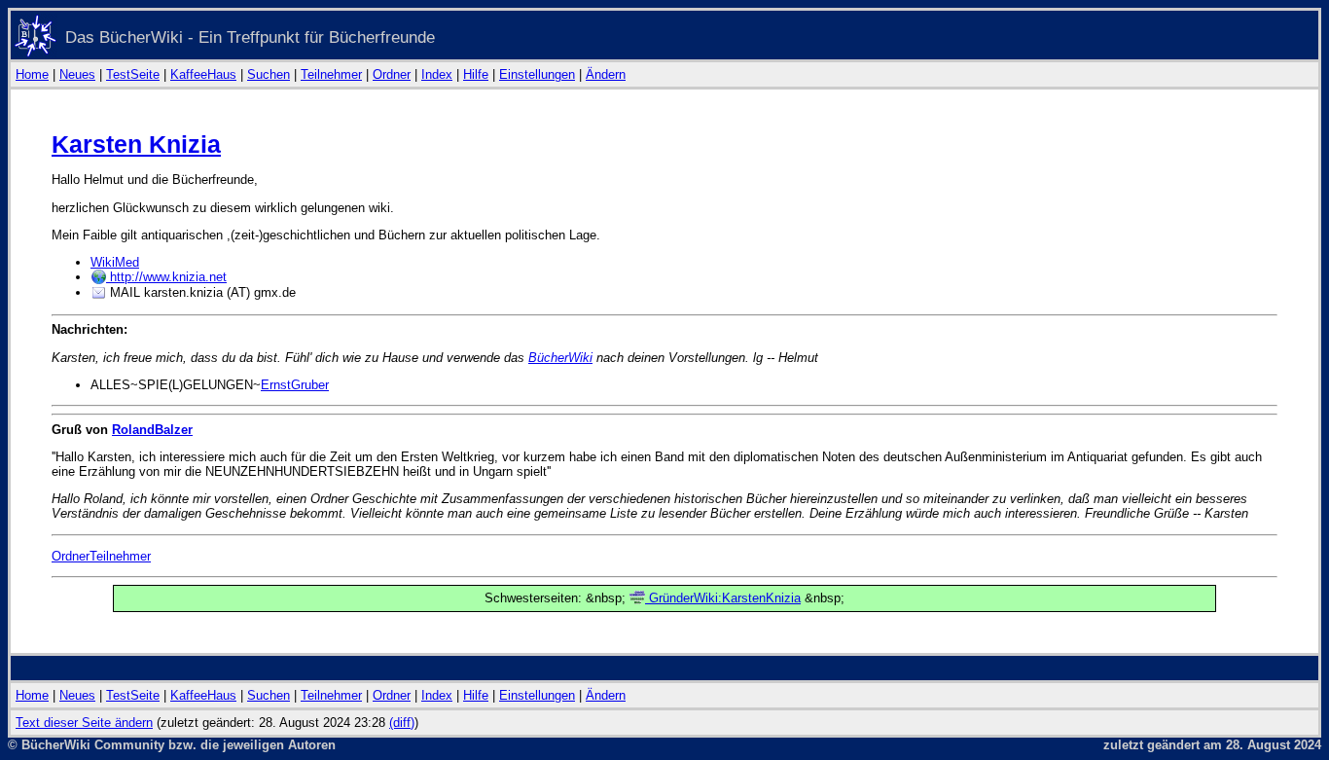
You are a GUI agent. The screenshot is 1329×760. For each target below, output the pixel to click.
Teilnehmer (331, 74)
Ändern (606, 74)
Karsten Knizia (136, 144)
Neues (77, 74)
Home (32, 74)
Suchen (268, 74)
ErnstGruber (295, 385)
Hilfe (475, 74)
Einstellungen (537, 74)
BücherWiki (560, 357)
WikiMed (114, 262)
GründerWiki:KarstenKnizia (723, 598)
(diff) (401, 722)
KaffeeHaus (203, 74)
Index (436, 74)
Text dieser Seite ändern (84, 722)
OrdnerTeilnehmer (101, 556)
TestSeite (133, 74)
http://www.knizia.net (166, 277)
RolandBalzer (152, 429)
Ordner (392, 74)
